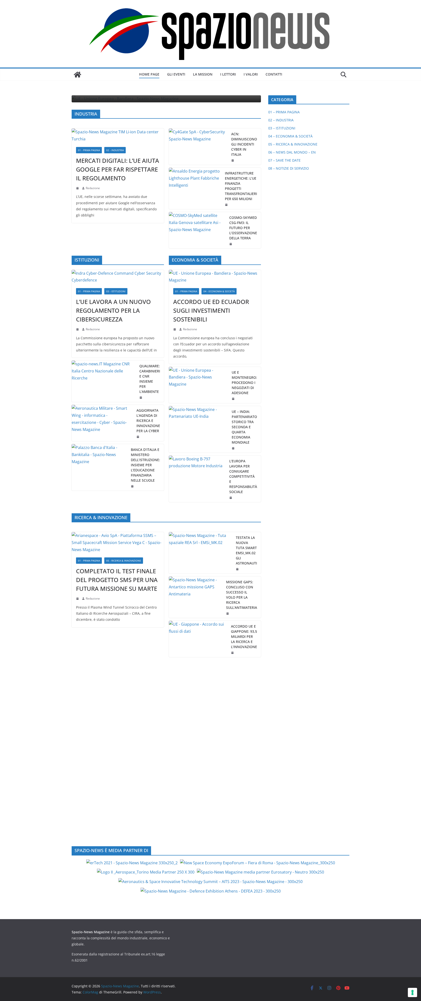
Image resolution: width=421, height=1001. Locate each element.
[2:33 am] (175, 329)
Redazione (93, 188)
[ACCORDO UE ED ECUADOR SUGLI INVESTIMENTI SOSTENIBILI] (215, 277)
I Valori (251, 74)
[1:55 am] (231, 244)
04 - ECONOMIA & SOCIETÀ (219, 291)
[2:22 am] (78, 598)
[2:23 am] (231, 497)
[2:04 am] (227, 204)
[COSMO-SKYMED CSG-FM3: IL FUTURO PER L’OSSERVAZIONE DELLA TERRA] (197, 230)
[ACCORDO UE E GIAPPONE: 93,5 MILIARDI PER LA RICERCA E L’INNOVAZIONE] (198, 639)
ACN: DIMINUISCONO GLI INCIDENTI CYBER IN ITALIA (244, 144)
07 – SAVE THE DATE (284, 160)
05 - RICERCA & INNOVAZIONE (123, 560)
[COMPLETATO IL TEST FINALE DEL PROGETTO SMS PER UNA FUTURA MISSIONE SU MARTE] (118, 542)
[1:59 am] (234, 398)
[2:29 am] (141, 397)
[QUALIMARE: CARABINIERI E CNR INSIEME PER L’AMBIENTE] (103, 381)
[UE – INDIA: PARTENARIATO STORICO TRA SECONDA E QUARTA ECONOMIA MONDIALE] (198, 429)
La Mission (202, 74)
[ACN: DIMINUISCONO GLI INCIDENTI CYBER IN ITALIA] (198, 146)
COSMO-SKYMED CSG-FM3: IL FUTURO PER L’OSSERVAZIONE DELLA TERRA (243, 227)
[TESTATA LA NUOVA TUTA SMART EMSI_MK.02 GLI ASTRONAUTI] (200, 552)
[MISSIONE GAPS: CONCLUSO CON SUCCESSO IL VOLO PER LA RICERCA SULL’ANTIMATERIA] (195, 597)
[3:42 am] (78, 329)
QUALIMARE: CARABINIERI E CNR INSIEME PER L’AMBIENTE (149, 379)
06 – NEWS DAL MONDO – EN (292, 152)
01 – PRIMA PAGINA (284, 112)
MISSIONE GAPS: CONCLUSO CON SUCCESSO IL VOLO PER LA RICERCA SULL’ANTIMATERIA (241, 595)
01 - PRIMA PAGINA (89, 150)
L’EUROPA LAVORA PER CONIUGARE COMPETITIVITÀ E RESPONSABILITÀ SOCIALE (243, 476)
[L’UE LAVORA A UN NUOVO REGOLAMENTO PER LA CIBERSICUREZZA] (118, 277)
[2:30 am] (234, 448)
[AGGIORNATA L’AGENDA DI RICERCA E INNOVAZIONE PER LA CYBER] (102, 423)
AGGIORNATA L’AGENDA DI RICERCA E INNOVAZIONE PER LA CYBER (148, 420)
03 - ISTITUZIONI (115, 291)
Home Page (149, 74)
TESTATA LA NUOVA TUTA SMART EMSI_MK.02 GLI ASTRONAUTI (246, 550)
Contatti (274, 74)
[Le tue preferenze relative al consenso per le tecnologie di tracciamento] (412, 992)
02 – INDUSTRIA (281, 120)
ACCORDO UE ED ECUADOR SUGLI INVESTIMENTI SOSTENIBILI (211, 310)
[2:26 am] (138, 436)
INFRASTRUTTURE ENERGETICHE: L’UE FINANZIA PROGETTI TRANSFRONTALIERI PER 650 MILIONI (241, 186)
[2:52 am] (233, 652)
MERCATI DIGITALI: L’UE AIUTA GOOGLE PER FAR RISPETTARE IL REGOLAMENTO (117, 169)
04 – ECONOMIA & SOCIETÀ (290, 136)
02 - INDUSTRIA (115, 150)
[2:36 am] (233, 160)
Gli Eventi (176, 74)
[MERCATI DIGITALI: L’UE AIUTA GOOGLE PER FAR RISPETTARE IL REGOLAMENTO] (118, 135)
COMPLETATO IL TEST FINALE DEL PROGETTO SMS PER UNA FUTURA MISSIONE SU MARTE (117, 580)
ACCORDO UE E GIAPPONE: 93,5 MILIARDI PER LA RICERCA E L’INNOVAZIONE (244, 636)
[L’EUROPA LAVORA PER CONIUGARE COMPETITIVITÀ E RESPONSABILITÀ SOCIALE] (197, 479)
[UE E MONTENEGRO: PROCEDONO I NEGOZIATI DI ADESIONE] (198, 385)
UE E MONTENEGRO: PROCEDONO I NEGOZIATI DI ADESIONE (244, 382)
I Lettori (228, 74)
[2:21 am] (238, 569)
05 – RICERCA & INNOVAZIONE (292, 144)
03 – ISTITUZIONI (281, 128)
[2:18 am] (78, 188)
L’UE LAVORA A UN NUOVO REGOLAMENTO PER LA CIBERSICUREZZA (113, 310)
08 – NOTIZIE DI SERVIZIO (288, 168)
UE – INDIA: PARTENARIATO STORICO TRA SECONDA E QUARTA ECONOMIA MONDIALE (244, 427)
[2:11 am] (228, 613)
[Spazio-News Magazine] (77, 74)
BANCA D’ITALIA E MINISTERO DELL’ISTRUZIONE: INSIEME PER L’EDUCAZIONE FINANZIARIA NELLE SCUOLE (145, 465)
